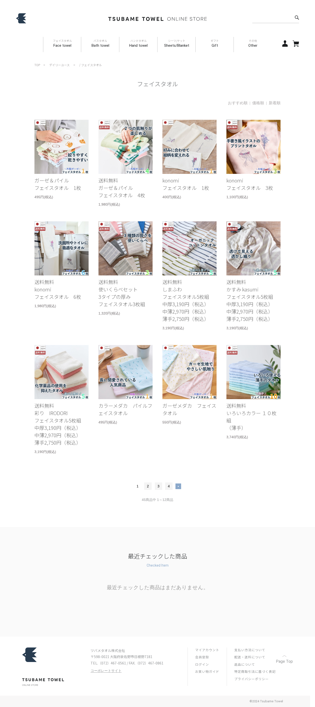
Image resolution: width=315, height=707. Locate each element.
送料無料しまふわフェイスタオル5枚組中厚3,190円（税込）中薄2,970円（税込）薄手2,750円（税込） (185, 300)
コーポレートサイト (106, 671)
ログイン (202, 664)
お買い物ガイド (207, 671)
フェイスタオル (91, 65)
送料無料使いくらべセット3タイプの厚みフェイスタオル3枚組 (121, 293)
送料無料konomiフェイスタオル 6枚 (57, 289)
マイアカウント (207, 649)
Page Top (284, 661)
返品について (244, 664)
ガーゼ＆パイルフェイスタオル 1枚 (57, 184)
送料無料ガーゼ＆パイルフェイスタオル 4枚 (121, 188)
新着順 (275, 103)
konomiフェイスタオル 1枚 (185, 184)
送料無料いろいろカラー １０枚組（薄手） (251, 416)
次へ (178, 486)
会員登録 (202, 657)
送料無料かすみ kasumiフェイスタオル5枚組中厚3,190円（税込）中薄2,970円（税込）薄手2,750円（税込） (249, 300)
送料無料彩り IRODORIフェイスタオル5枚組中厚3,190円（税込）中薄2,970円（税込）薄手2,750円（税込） (57, 424)
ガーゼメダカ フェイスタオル (189, 409)
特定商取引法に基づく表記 (255, 671)
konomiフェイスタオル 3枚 (249, 184)
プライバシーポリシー (251, 679)
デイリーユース (59, 65)
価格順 (258, 103)
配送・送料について (249, 657)
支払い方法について (249, 649)
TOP (37, 65)
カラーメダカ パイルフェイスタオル (125, 409)
